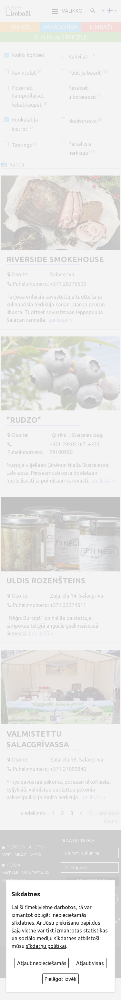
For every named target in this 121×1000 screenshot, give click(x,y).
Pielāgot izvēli (60, 979)
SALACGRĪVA (60, 27)
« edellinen (33, 813)
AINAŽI (20, 27)
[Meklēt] (92, 10)
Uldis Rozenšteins (46, 580)
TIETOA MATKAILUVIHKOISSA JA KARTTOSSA (25, 872)
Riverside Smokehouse (55, 259)
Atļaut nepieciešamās (41, 963)
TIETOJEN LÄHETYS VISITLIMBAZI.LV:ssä (23, 850)
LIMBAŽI (101, 27)
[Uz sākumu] (18, 11)
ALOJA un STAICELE (60, 37)
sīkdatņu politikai (46, 946)
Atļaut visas (90, 963)
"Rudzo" (23, 420)
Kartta (16, 164)
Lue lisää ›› (59, 320)
